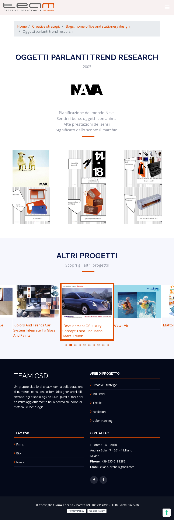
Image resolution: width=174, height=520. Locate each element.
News (20, 462)
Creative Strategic (105, 384)
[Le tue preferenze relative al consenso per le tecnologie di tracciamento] (167, 513)
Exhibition (99, 411)
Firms (20, 444)
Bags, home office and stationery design (98, 26)
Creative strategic (46, 26)
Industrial (99, 393)
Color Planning (102, 420)
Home (22, 26)
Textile (97, 402)
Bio (18, 453)
